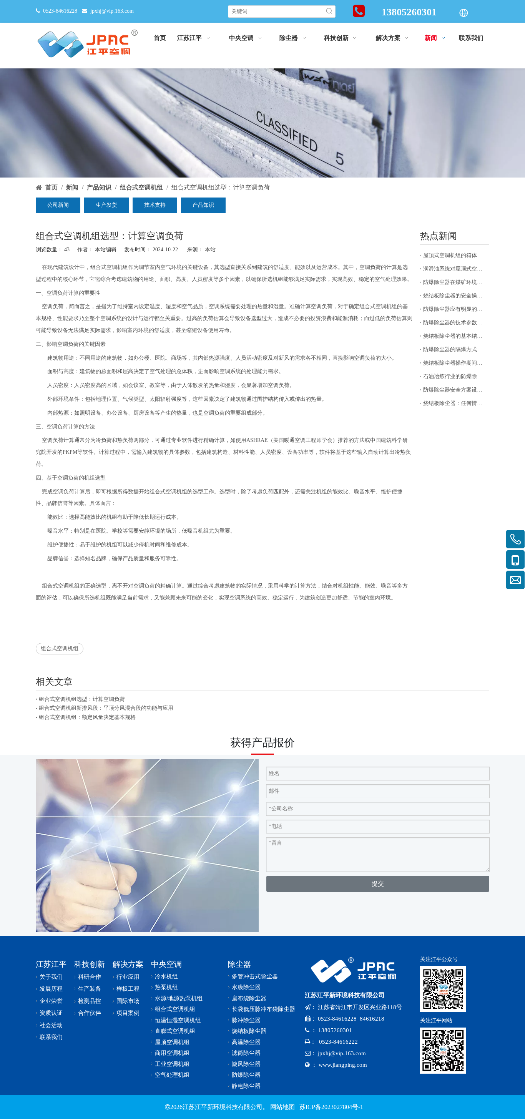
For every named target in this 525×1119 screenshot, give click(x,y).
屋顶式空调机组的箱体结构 (454, 255)
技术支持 (155, 205)
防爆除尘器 (246, 1075)
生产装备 (89, 989)
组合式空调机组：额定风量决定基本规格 (87, 717)
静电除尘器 (246, 1086)
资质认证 (51, 1013)
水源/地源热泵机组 (179, 998)
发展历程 (51, 989)
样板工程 (128, 989)
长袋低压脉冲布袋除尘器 (263, 1009)
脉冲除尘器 (246, 1020)
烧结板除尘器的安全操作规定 (454, 296)
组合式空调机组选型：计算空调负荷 (82, 699)
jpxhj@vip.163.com (112, 11)
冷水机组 (166, 976)
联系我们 (51, 1037)
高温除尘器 (246, 1042)
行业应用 (128, 977)
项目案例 (128, 1013)
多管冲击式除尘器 (255, 976)
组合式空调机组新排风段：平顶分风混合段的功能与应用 (106, 708)
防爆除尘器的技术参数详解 (454, 322)
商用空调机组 (172, 1053)
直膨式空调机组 (175, 1031)
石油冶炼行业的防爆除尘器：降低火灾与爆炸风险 (454, 376)
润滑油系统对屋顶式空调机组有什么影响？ (454, 269)
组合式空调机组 (109, 267)
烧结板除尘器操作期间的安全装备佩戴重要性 (454, 363)
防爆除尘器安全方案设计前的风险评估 (454, 390)
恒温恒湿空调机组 (178, 1020)
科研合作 (89, 977)
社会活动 (51, 1025)
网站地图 (282, 1107)
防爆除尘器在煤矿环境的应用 (454, 282)
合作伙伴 (89, 1013)
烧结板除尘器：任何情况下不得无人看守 (454, 403)
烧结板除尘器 (249, 1031)
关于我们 (51, 977)
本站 (210, 249)
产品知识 (203, 205)
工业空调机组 (172, 1064)
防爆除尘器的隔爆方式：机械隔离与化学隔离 (454, 349)
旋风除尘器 (246, 1064)
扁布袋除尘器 (249, 998)
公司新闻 (58, 205)
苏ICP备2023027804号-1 (330, 1107)
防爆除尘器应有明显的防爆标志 (454, 309)
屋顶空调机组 (172, 1042)
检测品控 (89, 1001)
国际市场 (128, 1001)
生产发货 (106, 205)
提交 (378, 883)
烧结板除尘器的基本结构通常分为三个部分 (454, 336)
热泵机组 (166, 987)
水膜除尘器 (246, 987)
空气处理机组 (172, 1075)
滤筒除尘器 (246, 1053)
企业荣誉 (51, 1001)
